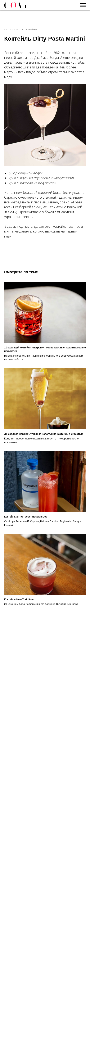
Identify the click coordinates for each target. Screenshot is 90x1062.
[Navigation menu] (83, 5)
